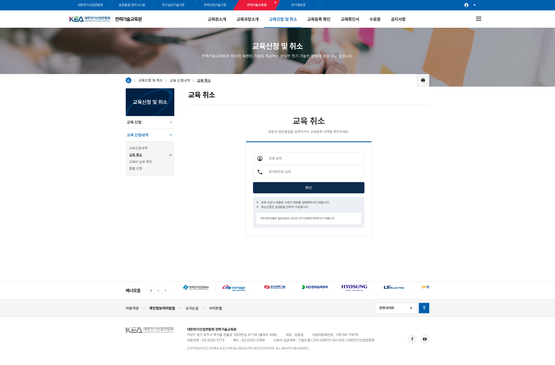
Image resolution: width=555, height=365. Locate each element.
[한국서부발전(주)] (235, 288)
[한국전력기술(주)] (275, 287)
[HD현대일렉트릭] (315, 287)
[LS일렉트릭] (394, 287)
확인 (308, 188)
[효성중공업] (354, 288)
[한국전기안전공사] (196, 288)
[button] (158, 290)
